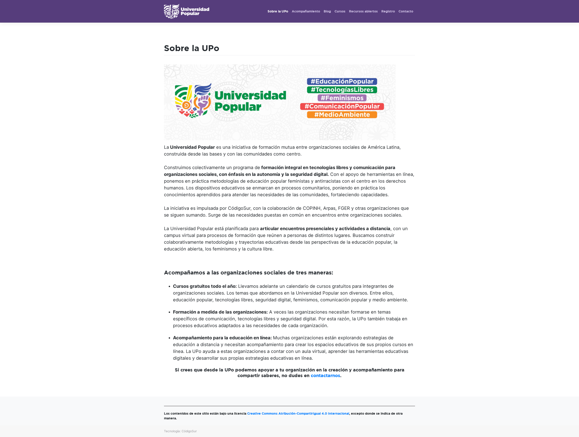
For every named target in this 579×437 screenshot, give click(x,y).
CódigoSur (189, 431)
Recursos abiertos (363, 11)
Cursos (340, 11)
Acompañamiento (306, 11)
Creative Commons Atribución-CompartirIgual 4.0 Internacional (298, 413)
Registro (388, 11)
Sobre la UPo (278, 11)
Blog (327, 11)
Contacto (406, 11)
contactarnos (325, 375)
